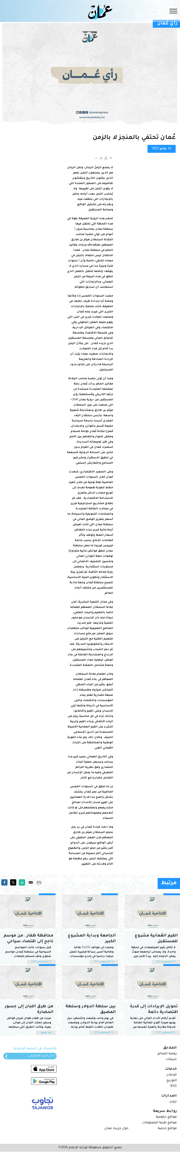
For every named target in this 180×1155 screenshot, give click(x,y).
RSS (173, 1086)
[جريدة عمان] (99, 11)
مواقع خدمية (167, 1128)
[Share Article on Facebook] (4, 882)
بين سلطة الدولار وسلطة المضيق (91, 1009)
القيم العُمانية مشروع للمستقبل (156, 939)
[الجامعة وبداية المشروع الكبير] (90, 912)
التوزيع (172, 1080)
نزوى (173, 1102)
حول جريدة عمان (116, 1128)
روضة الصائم (167, 1054)
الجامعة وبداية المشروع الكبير (92, 939)
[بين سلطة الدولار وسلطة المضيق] (90, 983)
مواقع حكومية (166, 1117)
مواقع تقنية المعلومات (159, 1123)
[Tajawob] (42, 1102)
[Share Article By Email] (30, 882)
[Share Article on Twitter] (13, 882)
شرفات (171, 1059)
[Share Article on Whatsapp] (22, 882)
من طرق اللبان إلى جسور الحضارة (29, 1009)
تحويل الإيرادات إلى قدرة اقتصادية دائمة (154, 1009)
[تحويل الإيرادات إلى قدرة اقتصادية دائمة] (152, 983)
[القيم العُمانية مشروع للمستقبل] (152, 912)
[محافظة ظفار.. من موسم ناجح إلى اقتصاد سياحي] (28, 912)
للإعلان (171, 1075)
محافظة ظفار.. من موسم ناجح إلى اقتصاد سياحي (28, 939)
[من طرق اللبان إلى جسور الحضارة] (28, 983)
